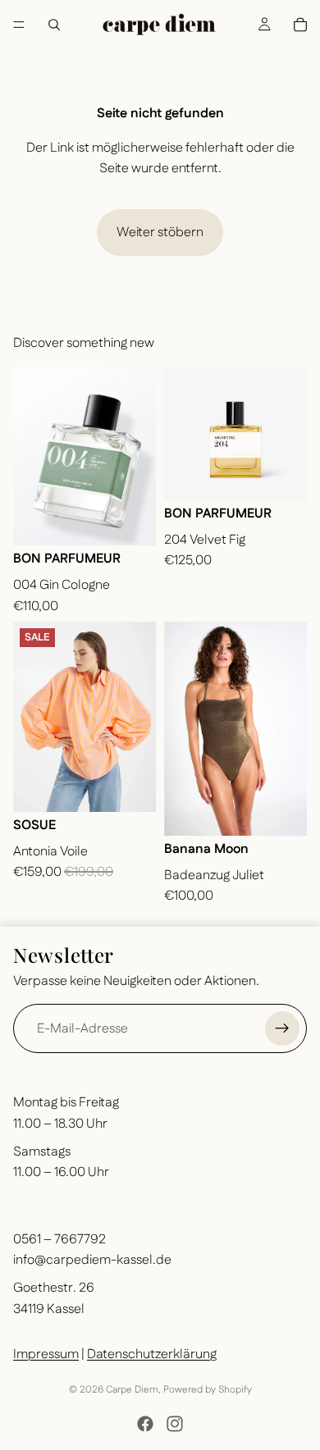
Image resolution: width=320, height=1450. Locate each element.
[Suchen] (54, 25)
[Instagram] (175, 1424)
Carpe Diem (132, 1390)
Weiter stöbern (160, 232)
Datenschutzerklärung (152, 1354)
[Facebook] (145, 1424)
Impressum (46, 1354)
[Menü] (19, 24)
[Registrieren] (282, 1028)
